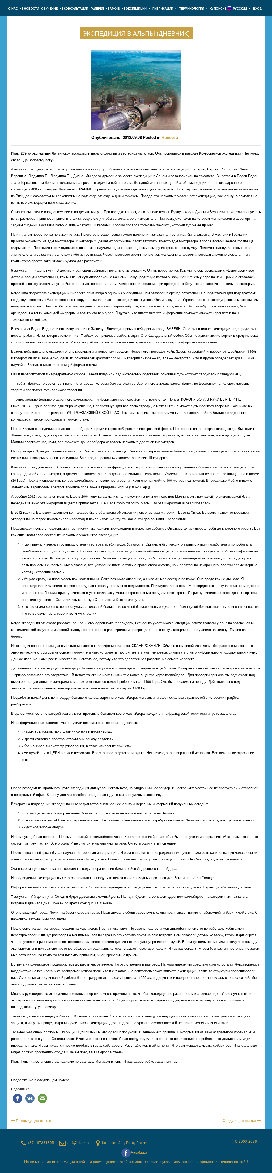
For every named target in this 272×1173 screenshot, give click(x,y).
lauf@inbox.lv (78, 1142)
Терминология (194, 9)
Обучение (51, 9)
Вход (257, 8)
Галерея (100, 9)
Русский (242, 9)
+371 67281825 (40, 1142)
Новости (31, 8)
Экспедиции (138, 9)
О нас (15, 9)
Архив (117, 9)
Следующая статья (240, 1120)
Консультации (76, 8)
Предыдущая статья (33, 1120)
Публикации (165, 9)
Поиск (218, 8)
